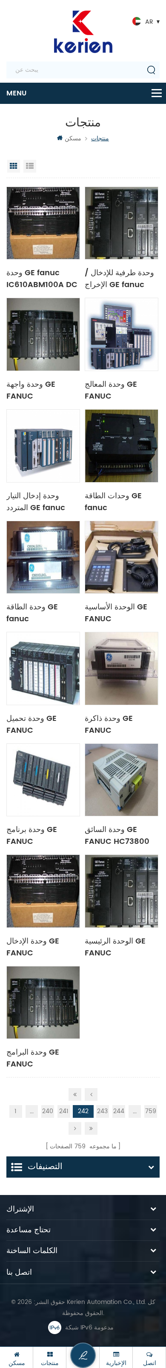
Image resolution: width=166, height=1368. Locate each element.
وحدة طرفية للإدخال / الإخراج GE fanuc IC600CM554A (119, 278)
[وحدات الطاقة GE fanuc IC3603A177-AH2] (121, 446)
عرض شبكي (13, 166)
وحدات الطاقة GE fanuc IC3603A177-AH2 (117, 501)
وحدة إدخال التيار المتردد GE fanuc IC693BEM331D (35, 501)
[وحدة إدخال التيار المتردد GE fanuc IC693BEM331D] (43, 446)
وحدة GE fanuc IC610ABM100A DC (41, 278)
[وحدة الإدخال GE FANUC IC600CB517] (43, 891)
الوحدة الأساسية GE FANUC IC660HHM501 (116, 612)
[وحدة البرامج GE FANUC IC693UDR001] (43, 1002)
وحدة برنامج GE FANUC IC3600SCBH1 (32, 835)
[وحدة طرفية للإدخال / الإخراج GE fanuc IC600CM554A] (121, 223)
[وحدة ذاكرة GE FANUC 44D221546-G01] (121, 668)
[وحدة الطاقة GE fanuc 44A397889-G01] (43, 557)
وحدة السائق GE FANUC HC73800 (117, 835)
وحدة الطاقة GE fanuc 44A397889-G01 (37, 612)
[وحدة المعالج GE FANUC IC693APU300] (121, 334)
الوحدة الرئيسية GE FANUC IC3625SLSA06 (115, 946)
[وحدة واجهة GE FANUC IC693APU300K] (43, 334)
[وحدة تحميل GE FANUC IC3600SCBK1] (43, 668)
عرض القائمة (29, 166)
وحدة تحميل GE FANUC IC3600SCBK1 (32, 724)
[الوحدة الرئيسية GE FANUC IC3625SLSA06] (121, 891)
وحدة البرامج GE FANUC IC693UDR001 (32, 1058)
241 (64, 1111)
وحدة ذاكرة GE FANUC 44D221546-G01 (115, 724)
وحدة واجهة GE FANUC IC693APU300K (35, 390)
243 (102, 1111)
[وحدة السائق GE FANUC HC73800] (121, 780)
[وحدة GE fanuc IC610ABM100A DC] (43, 223)
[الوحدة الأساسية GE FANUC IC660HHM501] (121, 557)
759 (150, 1111)
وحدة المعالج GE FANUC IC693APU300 (111, 390)
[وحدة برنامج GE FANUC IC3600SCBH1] (43, 780)
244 (118, 1111)
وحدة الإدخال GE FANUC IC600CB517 (32, 946)
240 (47, 1111)
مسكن (73, 138)
